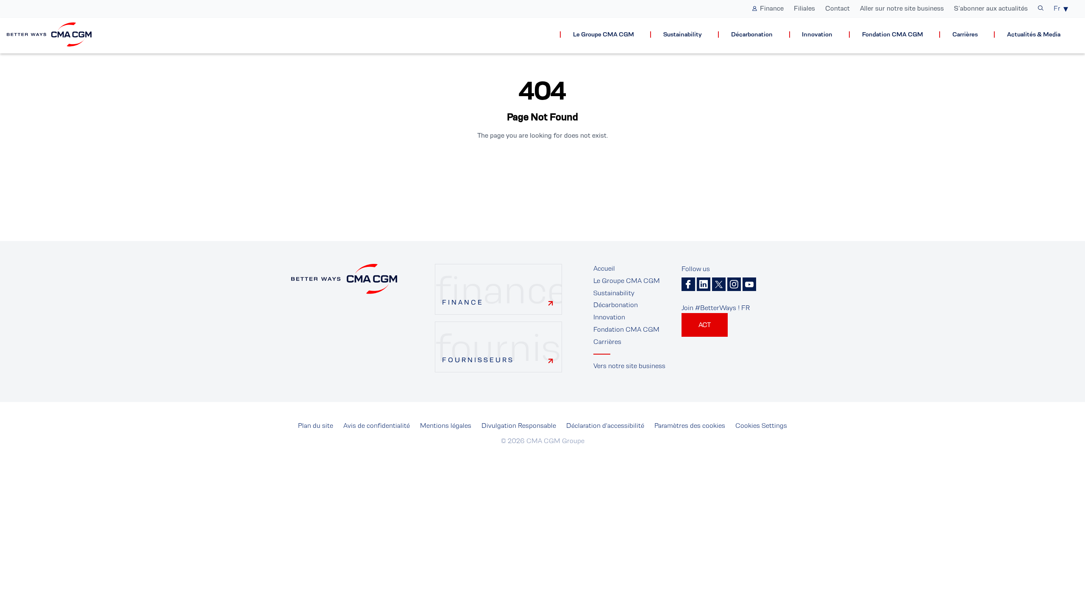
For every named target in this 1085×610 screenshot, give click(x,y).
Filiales (804, 8)
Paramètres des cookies (689, 425)
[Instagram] (734, 284)
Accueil (604, 268)
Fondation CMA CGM (892, 34)
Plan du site (315, 425)
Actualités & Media (1033, 34)
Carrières (965, 34)
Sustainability (682, 34)
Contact (837, 8)
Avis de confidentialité (376, 425)
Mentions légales (445, 425)
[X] (719, 284)
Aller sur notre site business (902, 8)
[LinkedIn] (703, 284)
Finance (772, 8)
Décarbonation (752, 34)
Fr (1057, 8)
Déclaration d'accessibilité (605, 425)
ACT (704, 324)
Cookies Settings (761, 425)
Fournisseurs (478, 359)
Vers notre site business (629, 365)
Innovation (817, 34)
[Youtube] (749, 284)
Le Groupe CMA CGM (603, 34)
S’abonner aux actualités (991, 8)
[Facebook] (688, 284)
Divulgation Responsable (518, 425)
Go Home (542, 164)
